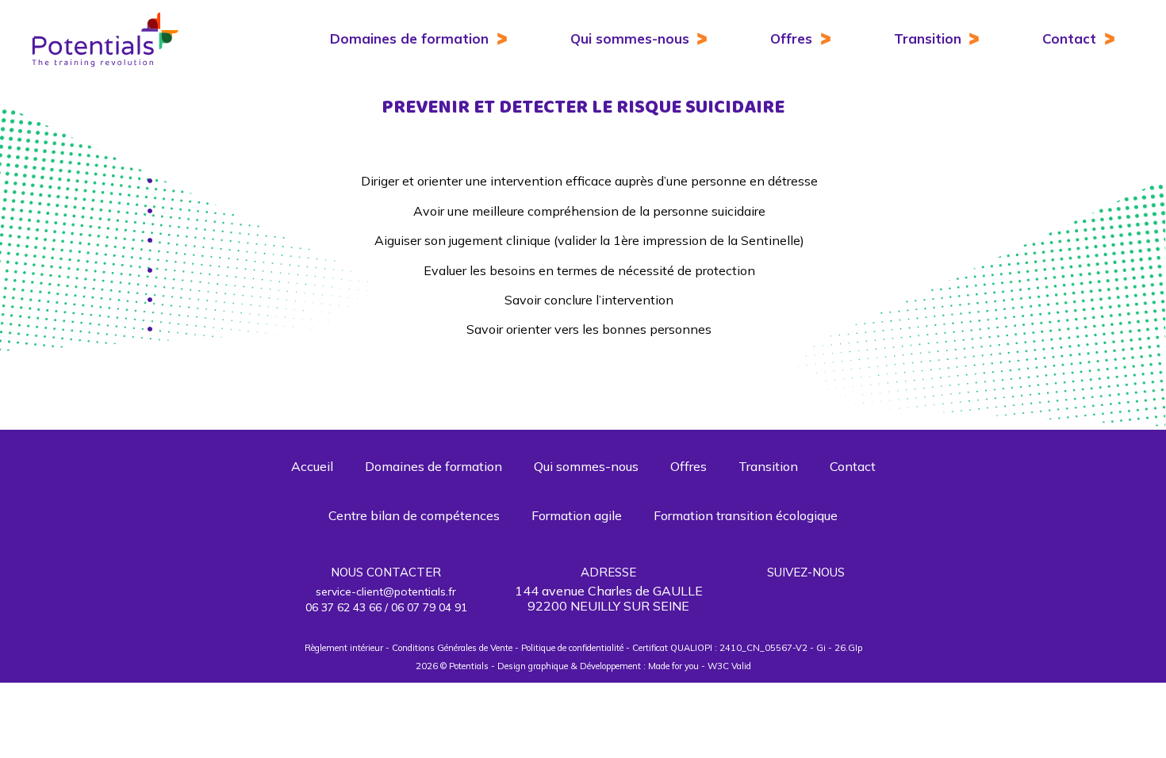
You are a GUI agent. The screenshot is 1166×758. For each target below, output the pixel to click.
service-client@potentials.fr (386, 591)
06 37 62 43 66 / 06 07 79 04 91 (386, 607)
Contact (1069, 38)
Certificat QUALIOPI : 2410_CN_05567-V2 (719, 647)
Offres (791, 38)
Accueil (312, 466)
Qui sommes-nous (629, 38)
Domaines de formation (409, 38)
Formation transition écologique (746, 515)
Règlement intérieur (344, 647)
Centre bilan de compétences (414, 515)
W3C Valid (729, 666)
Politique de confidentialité (572, 647)
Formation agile (576, 515)
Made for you (673, 666)
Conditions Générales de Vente (452, 647)
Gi (821, 647)
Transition (927, 38)
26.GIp (848, 647)
